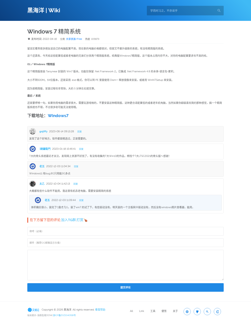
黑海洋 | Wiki (43, 10)
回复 (79, 131)
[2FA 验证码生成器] (217, 311)
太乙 (42, 183)
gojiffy (43, 131)
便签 (164, 311)
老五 (42, 166)
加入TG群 (68, 220)
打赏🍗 (82, 220)
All (131, 311)
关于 (175, 311)
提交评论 (125, 287)
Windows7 (58, 115)
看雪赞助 (100, 309)
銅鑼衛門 (45, 148)
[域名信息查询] (207, 311)
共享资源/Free (74, 39)
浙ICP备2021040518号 (64, 315)
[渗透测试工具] (197, 311)
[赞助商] (34, 309)
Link (141, 311)
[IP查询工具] (187, 311)
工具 (152, 311)
